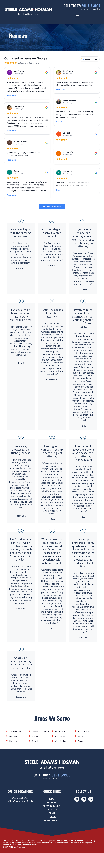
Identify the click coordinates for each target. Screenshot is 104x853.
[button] (77, 16)
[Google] (90, 799)
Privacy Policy (51, 820)
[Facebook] (76, 799)
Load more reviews (52, 206)
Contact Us (51, 809)
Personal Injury (51, 806)
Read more (11, 95)
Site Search (51, 816)
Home (51, 799)
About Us (51, 802)
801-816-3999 (91, 5)
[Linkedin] (83, 799)
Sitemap (51, 813)
